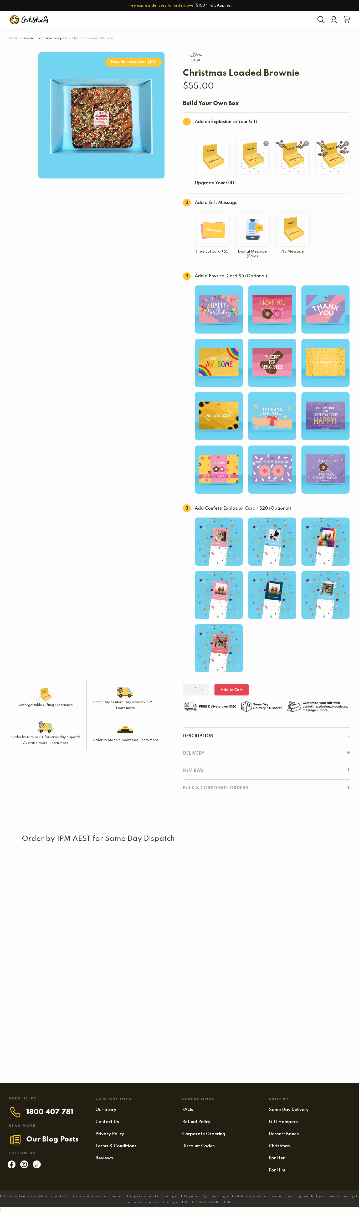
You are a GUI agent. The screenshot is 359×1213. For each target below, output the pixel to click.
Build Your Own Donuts (141, 909)
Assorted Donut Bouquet (260, 909)
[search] (322, 19)
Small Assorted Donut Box (200, 909)
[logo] (30, 20)
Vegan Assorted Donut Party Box (258, 999)
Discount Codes (198, 1146)
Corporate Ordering (203, 1134)
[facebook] (12, 1167)
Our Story (105, 1110)
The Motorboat (312, 909)
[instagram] (24, 1167)
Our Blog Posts (52, 1139)
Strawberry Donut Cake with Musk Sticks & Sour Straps (80, 999)
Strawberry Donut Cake (99, 954)
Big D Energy (72, 1045)
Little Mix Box (66, 909)
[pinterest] (37, 1167)
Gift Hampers (283, 1122)
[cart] (345, 19)
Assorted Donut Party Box (187, 954)
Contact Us (107, 1122)
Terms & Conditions (115, 1146)
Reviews (104, 1158)
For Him (277, 1170)
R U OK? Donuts (264, 864)
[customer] (334, 19)
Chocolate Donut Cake (169, 999)
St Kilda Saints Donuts (46, 864)
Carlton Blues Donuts (113, 864)
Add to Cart (231, 690)
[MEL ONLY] (46, 854)
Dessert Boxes (284, 1134)
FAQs (187, 1110)
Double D (45, 954)
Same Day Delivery (289, 1110)
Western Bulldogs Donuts (197, 864)
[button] (257, 872)
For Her (277, 1158)
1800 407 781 (49, 1112)
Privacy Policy (109, 1134)
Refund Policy (196, 1122)
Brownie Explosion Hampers (45, 38)
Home (13, 38)
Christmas (279, 1146)
